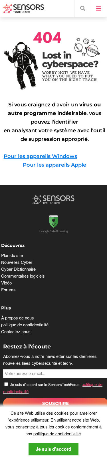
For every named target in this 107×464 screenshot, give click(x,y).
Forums (8, 289)
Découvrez (13, 245)
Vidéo (6, 283)
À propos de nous (17, 318)
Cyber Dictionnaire (18, 269)
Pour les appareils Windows (40, 156)
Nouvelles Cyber (16, 262)
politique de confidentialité (57, 433)
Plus (6, 308)
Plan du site (12, 255)
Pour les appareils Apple (54, 165)
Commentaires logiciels (23, 276)
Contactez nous (16, 331)
